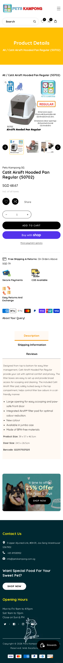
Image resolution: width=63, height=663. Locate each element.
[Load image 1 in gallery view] (17, 146)
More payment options (31, 243)
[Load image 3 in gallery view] (48, 146)
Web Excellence (31, 648)
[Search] (34, 21)
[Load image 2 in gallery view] (32, 146)
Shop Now (14, 586)
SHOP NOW (39, 500)
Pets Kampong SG (13, 167)
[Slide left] (5, 147)
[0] (42, 21)
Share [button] (27, 202)
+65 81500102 (14, 553)
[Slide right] (58, 147)
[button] (59, 8)
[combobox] (20, 21)
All (4, 50)
